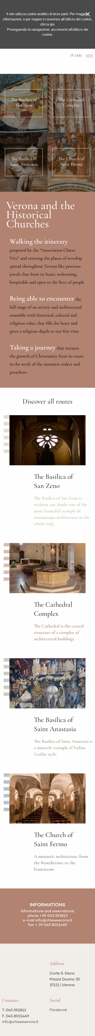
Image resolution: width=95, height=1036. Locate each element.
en (79, 56)
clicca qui (47, 24)
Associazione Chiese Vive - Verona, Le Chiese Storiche (23, 61)
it (72, 56)
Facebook (58, 1010)
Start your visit (18, 483)
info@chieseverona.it (54, 920)
